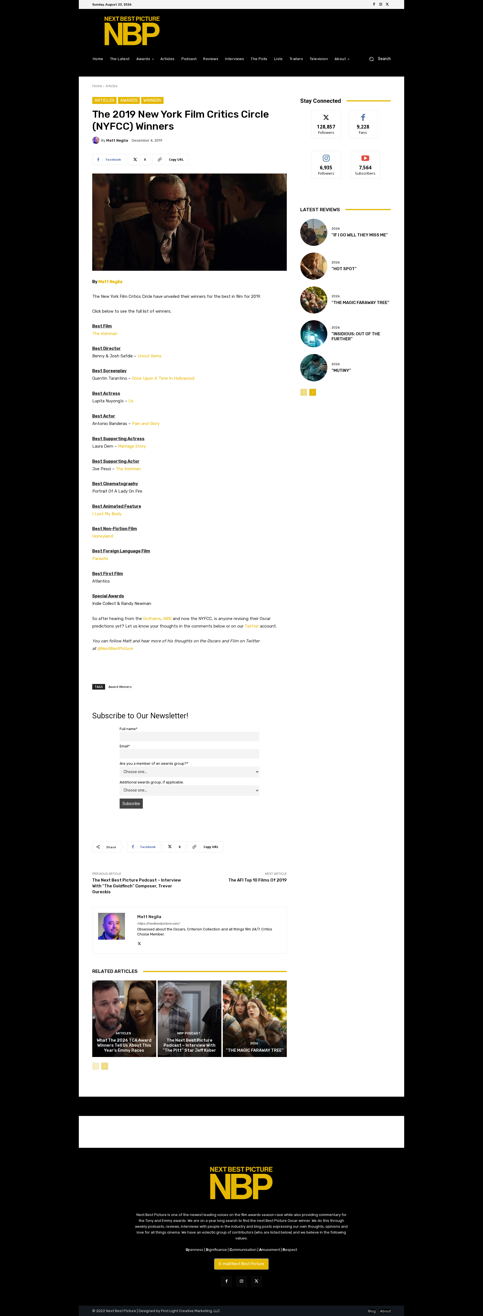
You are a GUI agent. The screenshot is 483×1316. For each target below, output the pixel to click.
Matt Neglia (117, 140)
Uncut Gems (150, 355)
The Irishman (104, 333)
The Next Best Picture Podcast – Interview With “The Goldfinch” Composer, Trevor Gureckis (136, 886)
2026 (254, 1043)
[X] (387, 4)
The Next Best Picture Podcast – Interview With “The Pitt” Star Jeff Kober (189, 1045)
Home (97, 86)
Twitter (252, 626)
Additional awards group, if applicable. (152, 782)
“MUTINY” (341, 370)
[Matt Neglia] (96, 140)
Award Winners (120, 687)
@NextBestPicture (115, 648)
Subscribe (365, 155)
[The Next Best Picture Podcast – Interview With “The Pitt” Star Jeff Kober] (190, 1018)
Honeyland (102, 536)
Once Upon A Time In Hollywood (163, 378)
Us (131, 400)
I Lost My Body (107, 513)
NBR (167, 618)
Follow (326, 114)
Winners (152, 100)
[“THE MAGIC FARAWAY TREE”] (255, 1018)
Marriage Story (132, 446)
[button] (378, 58)
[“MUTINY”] (313, 367)
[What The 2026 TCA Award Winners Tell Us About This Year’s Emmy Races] (124, 1018)
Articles (111, 86)
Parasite (100, 558)
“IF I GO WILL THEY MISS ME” (360, 234)
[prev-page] (95, 1066)
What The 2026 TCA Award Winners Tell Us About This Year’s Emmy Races (124, 1045)
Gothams (152, 618)
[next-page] (104, 1066)
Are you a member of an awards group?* (154, 763)
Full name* (129, 729)
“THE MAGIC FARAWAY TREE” (255, 1050)
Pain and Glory (146, 423)
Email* (125, 746)
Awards (129, 100)
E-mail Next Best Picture (241, 1264)
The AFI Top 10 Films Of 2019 (257, 880)
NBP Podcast (188, 1033)
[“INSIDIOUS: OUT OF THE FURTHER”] (313, 333)
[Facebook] (374, 4)
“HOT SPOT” (344, 268)
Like (363, 114)
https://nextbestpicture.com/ (158, 923)
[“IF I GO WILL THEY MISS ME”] (313, 232)
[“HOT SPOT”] (313, 266)
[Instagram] (380, 4)
